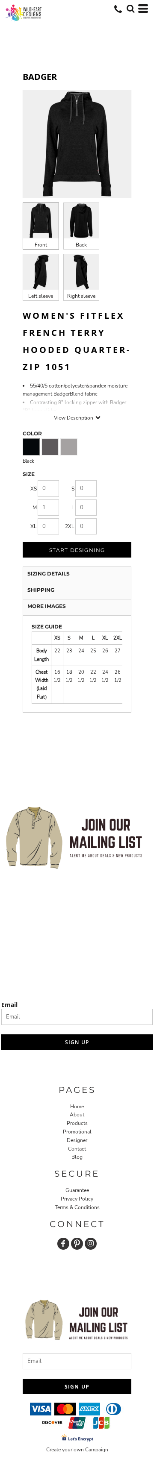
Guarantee (77, 1190)
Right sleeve (81, 296)
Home (77, 1106)
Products (77, 1123)
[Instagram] (91, 1244)
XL (33, 526)
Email (9, 1005)
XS (33, 488)
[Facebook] (63, 1244)
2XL (69, 526)
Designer (77, 1140)
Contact (77, 1148)
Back (81, 244)
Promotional (77, 1131)
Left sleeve (40, 296)
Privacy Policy (77, 1198)
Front (41, 244)
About (77, 1114)
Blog (77, 1157)
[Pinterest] (77, 1244)
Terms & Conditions (77, 1207)
